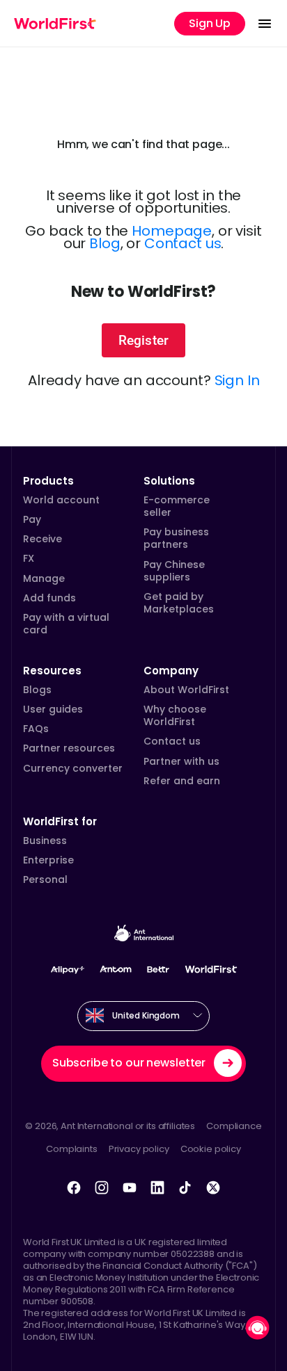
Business (45, 840)
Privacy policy (139, 1148)
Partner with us (181, 761)
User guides (53, 709)
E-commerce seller (177, 506)
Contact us (183, 243)
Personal (45, 879)
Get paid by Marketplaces (179, 603)
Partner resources (69, 748)
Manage (44, 578)
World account (61, 500)
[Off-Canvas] (264, 23)
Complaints (72, 1148)
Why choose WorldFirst (175, 715)
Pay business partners (176, 538)
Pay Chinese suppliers (174, 571)
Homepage (172, 231)
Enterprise (48, 860)
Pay (32, 519)
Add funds (49, 598)
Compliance (234, 1126)
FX (28, 558)
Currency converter (73, 768)
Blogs (37, 690)
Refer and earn (182, 781)
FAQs (36, 729)
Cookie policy (210, 1148)
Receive (42, 539)
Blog (104, 243)
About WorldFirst (186, 690)
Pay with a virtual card (66, 623)
